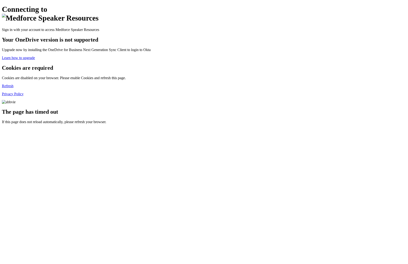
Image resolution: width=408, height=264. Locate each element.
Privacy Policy (13, 94)
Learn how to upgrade (18, 58)
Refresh (7, 86)
